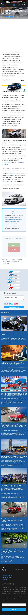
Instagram (18, 219)
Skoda (21, 162)
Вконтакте (13, 219)
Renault (19, 142)
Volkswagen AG (15, 261)
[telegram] (12, 584)
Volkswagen (7, 162)
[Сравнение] (19, 5)
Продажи (19, 259)
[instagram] (5, 584)
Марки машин (6, 263)
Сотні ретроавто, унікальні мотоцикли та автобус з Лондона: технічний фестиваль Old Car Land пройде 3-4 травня (14, 395)
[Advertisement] (14, 35)
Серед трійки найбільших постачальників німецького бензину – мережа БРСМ (14, 457)
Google (17, 304)
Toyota (7, 259)
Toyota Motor (6, 261)
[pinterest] (10, 584)
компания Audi (14, 173)
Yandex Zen (13, 221)
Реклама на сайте (6, 577)
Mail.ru (10, 304)
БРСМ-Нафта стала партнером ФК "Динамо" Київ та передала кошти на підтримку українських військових (12, 364)
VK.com (5, 304)
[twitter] (7, 584)
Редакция (4, 579)
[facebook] (3, 584)
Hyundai (6, 164)
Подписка (14, 609)
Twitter (18, 221)
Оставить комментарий (14, 307)
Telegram (7, 223)
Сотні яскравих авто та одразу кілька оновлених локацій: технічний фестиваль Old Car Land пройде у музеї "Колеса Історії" (13, 426)
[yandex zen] (14, 584)
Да (15, 245)
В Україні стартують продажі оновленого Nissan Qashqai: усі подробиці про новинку (14, 520)
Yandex (15, 304)
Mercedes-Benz (8, 181)
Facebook (7, 219)
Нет (15, 249)
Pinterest (7, 221)
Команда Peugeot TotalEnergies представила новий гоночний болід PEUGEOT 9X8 (12, 551)
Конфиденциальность (7, 575)
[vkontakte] (16, 584)
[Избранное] (21, 5)
